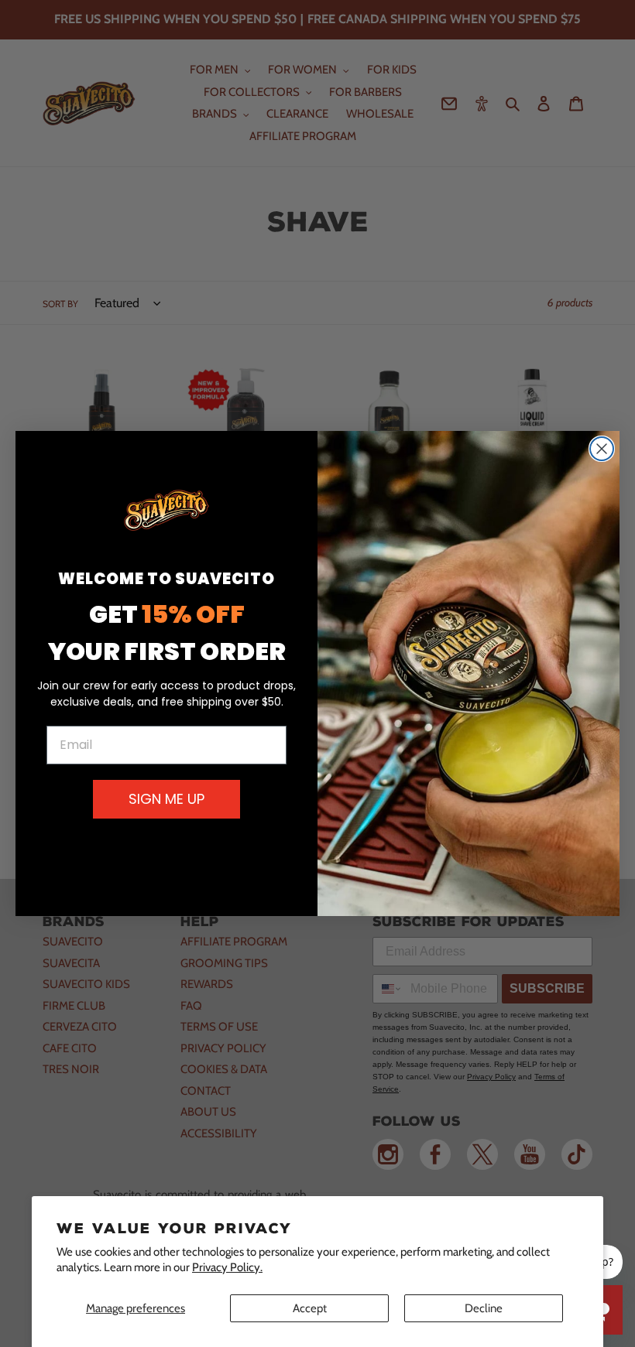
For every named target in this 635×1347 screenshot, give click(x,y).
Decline (484, 1308)
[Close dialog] (601, 448)
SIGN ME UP (166, 799)
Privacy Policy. (227, 1267)
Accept (310, 1308)
